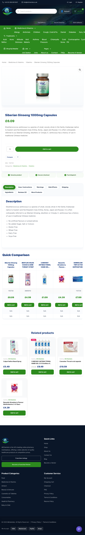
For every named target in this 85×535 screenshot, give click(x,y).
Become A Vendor (75, 53)
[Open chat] (79, 529)
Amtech (4, 486)
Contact (54, 53)
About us (44, 53)
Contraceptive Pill (73, 40)
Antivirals (26, 32)
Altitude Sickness (19, 40)
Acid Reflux (4, 40)
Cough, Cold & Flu (50, 32)
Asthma (36, 39)
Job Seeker (26, 53)
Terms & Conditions (50, 497)
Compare (10, 157)
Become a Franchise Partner (21, 464)
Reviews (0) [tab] (22, 192)
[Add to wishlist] (17, 157)
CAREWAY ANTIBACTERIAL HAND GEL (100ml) (45, 265)
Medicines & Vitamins (16, 62)
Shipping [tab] (65, 187)
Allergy (17, 32)
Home (8, 28)
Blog (45, 459)
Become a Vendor (50, 463)
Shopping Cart (49, 482)
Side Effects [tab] (52, 187)
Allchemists (11, 522)
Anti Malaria (27, 40)
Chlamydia (55, 39)
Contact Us (48, 455)
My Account (48, 478)
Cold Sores (63, 40)
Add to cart (47, 149)
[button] (80, 70)
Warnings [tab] (40, 187)
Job (26, 49)
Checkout (47, 486)
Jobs (36, 53)
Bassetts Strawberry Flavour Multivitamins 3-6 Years (61, 265)
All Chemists (12, 359)
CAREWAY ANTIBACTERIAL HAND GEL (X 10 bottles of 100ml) (41, 363)
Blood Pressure (43, 40)
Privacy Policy (49, 493)
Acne (12, 39)
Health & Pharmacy (8, 501)
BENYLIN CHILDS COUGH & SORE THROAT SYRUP (28, 265)
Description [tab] (9, 187)
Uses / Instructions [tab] (25, 187)
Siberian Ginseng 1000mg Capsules (11, 265)
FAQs (63, 53)
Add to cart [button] (11, 305)
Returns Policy (49, 501)
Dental (63, 32)
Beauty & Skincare (8, 490)
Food (3, 478)
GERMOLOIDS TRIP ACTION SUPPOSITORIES (78, 265)
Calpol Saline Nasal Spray (12, 361)
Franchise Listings (21, 458)
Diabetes (72, 32)
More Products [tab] (36, 192)
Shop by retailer (12, 49)
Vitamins (29, 62)
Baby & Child (6, 505)
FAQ (45, 490)
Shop (46, 447)
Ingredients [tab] (9, 192)
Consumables (6, 497)
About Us (47, 451)
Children (36, 32)
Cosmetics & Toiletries (9, 493)
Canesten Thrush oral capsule (70, 361)
